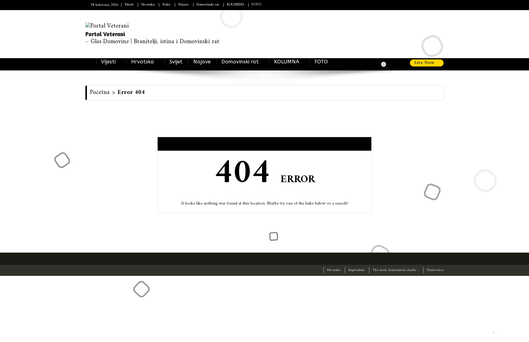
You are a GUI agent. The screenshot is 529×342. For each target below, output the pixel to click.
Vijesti (129, 5)
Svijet (166, 5)
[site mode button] (387, 64)
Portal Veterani (105, 33)
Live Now (425, 63)
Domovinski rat (208, 5)
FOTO (256, 5)
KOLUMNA (286, 61)
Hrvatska (148, 5)
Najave (183, 5)
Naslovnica (435, 270)
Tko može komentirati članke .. (396, 270)
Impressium (356, 270)
